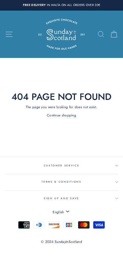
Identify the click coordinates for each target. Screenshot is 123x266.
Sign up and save (61, 198)
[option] (61, 5)
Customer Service (62, 165)
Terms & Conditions (61, 182)
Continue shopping (61, 115)
